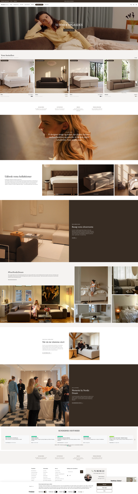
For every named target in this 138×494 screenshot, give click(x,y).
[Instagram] (67, 475)
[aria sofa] (37, 304)
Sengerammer (16, 57)
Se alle (136, 57)
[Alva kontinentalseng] (93, 285)
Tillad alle (104, 484)
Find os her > (78, 110)
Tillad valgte (104, 487)
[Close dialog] (135, 479)
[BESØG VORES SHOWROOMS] (69, 1)
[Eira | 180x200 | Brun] (86, 76)
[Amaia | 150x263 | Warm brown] (121, 76)
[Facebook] (70, 475)
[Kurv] (136, 4)
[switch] (55, 492)
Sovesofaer (11, 57)
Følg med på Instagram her (12, 279)
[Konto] (133, 4)
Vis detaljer (80, 491)
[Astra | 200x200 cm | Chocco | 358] (52, 76)
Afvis (104, 490)
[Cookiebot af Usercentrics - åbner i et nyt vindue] (31, 492)
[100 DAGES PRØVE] (41, 109)
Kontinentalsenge (6, 57)
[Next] (135, 294)
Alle (1, 57)
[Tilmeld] (81, 471)
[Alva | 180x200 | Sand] (17, 76)
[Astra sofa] (93, 313)
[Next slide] (136, 180)
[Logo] (5, 4)
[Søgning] (131, 4)
